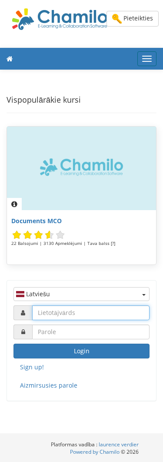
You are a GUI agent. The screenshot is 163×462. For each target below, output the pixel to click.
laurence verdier (119, 444)
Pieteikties (137, 18)
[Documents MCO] (81, 168)
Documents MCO (36, 221)
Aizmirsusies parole (48, 385)
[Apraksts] (14, 204)
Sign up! (32, 367)
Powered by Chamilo (95, 451)
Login (82, 351)
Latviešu (37, 294)
